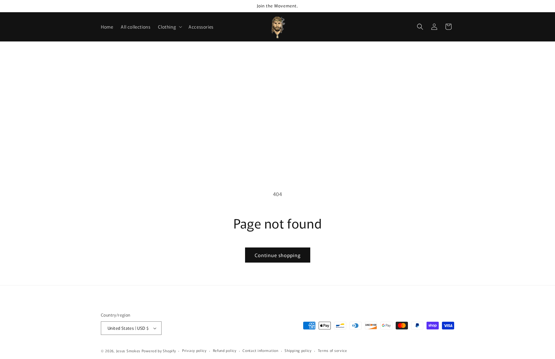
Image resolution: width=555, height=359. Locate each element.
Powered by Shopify (159, 350)
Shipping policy (298, 350)
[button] (169, 26)
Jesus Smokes (128, 350)
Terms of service (332, 350)
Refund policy (224, 350)
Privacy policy (194, 350)
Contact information (260, 350)
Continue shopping (278, 255)
